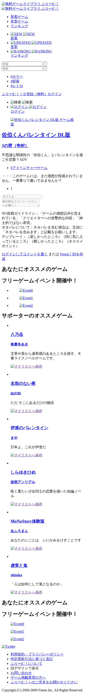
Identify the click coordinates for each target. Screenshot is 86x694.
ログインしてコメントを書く (25, 254)
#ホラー (17, 76)
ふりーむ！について (26, 663)
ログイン (55, 94)
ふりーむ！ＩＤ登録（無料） (25, 94)
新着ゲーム (19, 17)
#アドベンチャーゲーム (29, 168)
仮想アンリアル (23, 482)
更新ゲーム (19, 21)
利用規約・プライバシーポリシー (37, 654)
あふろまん (19, 531)
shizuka (16, 575)
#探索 (15, 81)
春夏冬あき (19, 344)
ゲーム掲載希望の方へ (28, 677)
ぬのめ (16, 393)
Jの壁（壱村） (15, 145)
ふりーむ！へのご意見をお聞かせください (44, 682)
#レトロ (17, 86)
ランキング (19, 26)
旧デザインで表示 (25, 668)
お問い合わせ (21, 673)
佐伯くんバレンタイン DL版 (36, 135)
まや (14, 438)
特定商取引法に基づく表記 (32, 659)
